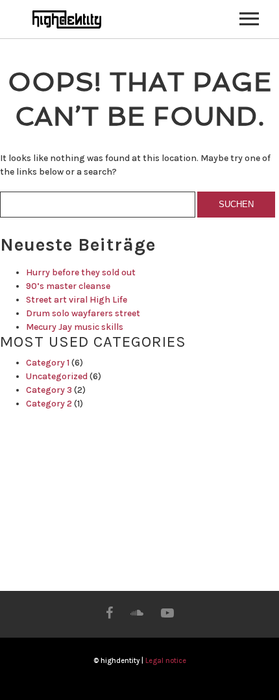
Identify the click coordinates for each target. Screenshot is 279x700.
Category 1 (47, 362)
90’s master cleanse (68, 286)
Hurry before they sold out (81, 272)
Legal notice (165, 660)
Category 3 (49, 389)
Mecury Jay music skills (74, 326)
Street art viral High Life (76, 299)
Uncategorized (57, 376)
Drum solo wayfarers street (83, 313)
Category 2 (49, 403)
